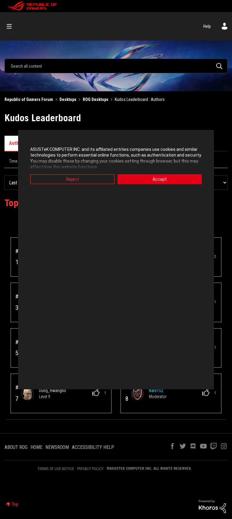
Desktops (68, 99)
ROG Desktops (95, 99)
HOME (36, 447)
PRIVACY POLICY (90, 468)
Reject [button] (72, 179)
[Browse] (12, 26)
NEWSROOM (57, 447)
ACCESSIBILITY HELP (93, 447)
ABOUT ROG (16, 447)
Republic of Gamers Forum (29, 99)
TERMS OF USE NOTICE (55, 468)
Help (207, 26)
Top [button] (15, 504)
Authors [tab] (17, 143)
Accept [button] (160, 179)
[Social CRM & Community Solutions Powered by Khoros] (212, 506)
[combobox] (116, 66)
